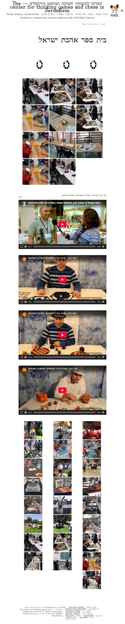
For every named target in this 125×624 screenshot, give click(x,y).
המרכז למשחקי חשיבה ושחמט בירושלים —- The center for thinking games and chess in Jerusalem (57, 7)
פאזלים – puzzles (73, 616)
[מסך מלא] (22, 246)
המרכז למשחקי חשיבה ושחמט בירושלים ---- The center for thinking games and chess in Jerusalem (41, 609)
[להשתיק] (25, 246)
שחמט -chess (71, 617)
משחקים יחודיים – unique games (79, 614)
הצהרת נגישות (70, 619)
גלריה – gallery (87, 617)
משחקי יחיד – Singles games (78, 611)
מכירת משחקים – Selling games (83, 607)
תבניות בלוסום (39, 614)
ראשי (64, 607)
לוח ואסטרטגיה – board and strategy (82, 609)
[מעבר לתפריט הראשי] (122, 11)
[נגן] (103, 246)
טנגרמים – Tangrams (92, 616)
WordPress (57, 616)
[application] (62, 224)
